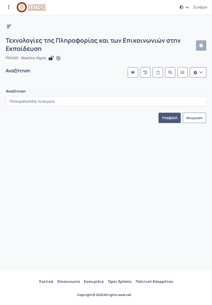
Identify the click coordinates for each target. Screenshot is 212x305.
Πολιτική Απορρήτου (154, 281)
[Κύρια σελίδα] (133, 72)
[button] (8, 7)
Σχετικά (46, 281)
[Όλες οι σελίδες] (158, 72)
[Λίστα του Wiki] (182, 72)
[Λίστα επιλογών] (198, 72)
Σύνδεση (200, 7)
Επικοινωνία (68, 281)
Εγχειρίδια (94, 281)
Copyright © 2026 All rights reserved (104, 295)
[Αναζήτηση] (170, 72)
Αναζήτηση (16, 91)
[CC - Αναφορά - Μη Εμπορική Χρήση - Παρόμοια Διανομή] (58, 58)
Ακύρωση (194, 117)
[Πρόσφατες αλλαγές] (145, 72)
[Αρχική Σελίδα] (31, 7)
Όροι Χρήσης (120, 281)
